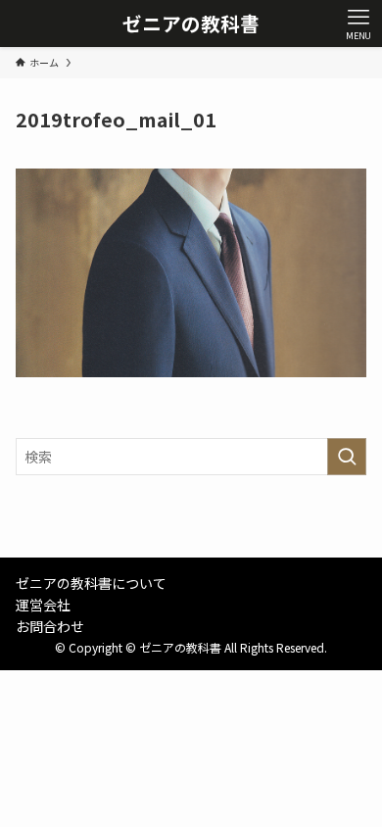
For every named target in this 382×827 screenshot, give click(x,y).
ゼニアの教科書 (191, 23)
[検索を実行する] (346, 456)
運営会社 (43, 604)
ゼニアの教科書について (91, 583)
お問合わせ (50, 626)
